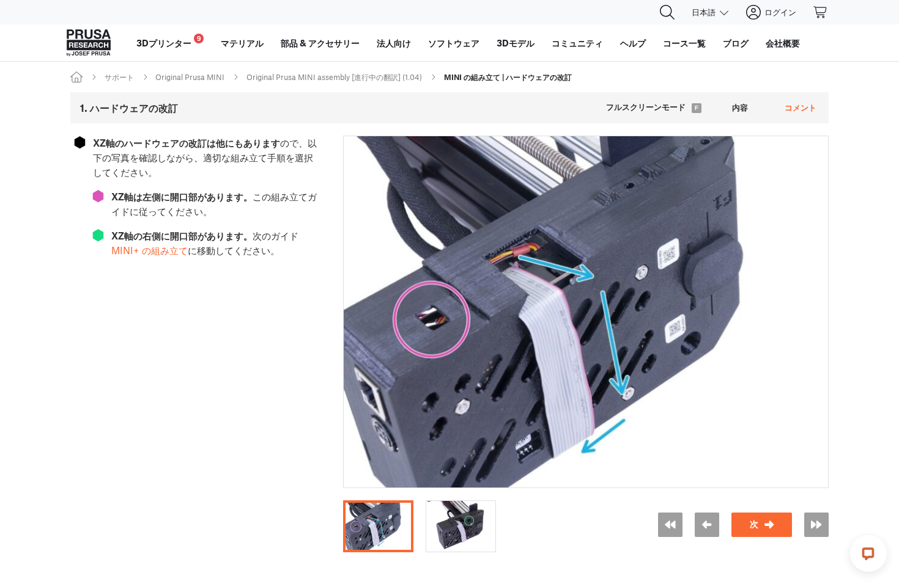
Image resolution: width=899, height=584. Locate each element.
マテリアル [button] (242, 42)
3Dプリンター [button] (168, 41)
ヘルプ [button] (633, 42)
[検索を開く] (667, 12)
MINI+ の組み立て (149, 250)
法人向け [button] (394, 42)
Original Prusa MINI (189, 77)
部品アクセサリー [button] (320, 42)
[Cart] (820, 12)
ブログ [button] (736, 42)
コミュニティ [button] (577, 42)
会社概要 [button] (783, 42)
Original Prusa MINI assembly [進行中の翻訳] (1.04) (334, 77)
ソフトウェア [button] (453, 42)
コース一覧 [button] (684, 42)
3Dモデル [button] (516, 42)
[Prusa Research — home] (88, 42)
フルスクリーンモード (646, 107)
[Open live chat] (868, 553)
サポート (119, 77)
